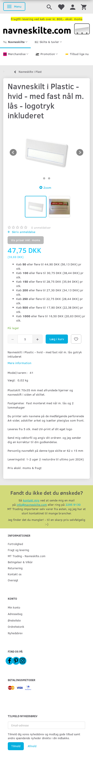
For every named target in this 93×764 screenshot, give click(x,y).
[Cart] (84, 7)
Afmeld (32, 746)
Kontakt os (14, 574)
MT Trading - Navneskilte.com (26, 556)
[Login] (73, 7)
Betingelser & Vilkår (20, 562)
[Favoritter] (61, 7)
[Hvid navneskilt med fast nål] (46, 152)
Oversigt (13, 580)
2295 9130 (73, 504)
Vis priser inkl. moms (25, 240)
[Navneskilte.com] (46, 28)
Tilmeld (15, 746)
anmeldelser (41, 227)
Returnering (15, 568)
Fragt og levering (18, 550)
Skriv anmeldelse (23, 232)
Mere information (19, 363)
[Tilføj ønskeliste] (76, 339)
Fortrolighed (15, 544)
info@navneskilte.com (32, 504)
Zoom (47, 187)
